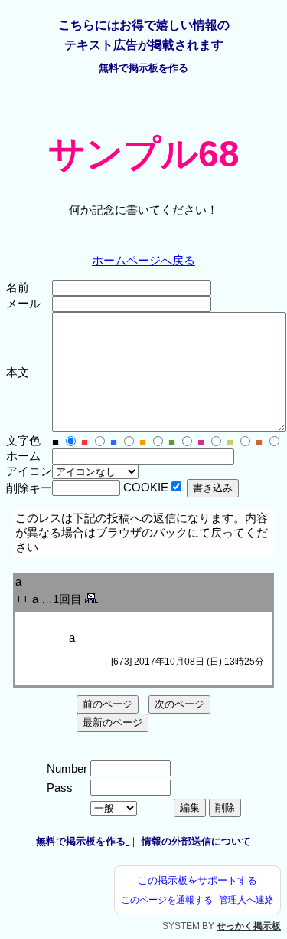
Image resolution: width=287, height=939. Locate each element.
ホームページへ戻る (143, 260)
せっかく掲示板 (249, 926)
